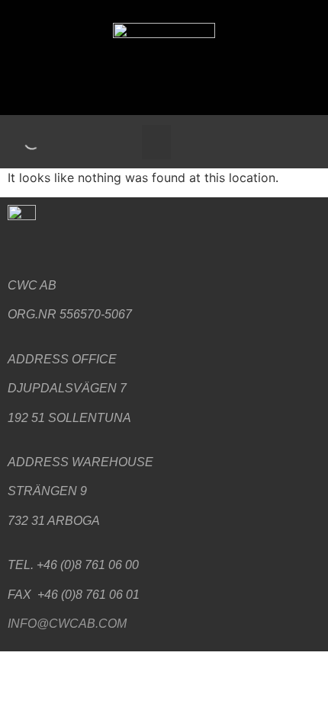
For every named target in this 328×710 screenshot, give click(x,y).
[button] (156, 142)
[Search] (19, 141)
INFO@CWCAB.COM (67, 623)
